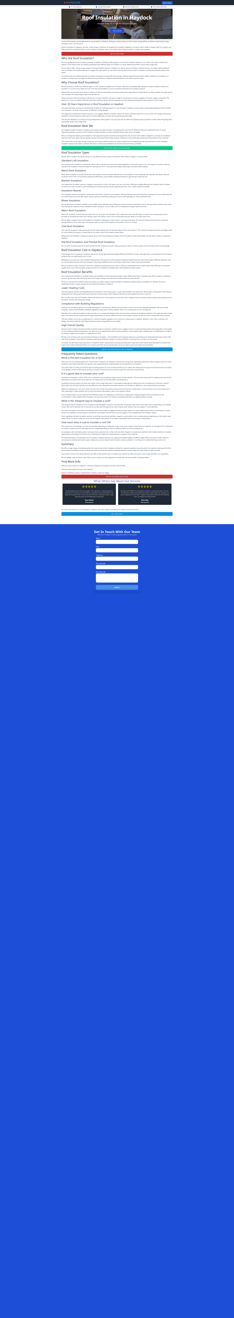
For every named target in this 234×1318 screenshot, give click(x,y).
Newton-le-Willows (67, 473)
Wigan (107, 473)
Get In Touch (167, 3)
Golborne (101, 473)
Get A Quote (117, 31)
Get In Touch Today (117, 54)
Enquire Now (117, 520)
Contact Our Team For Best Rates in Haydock (117, 349)
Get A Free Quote (117, 514)
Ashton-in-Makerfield (82, 473)
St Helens (93, 473)
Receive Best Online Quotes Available (117, 148)
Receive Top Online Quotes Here (117, 476)
